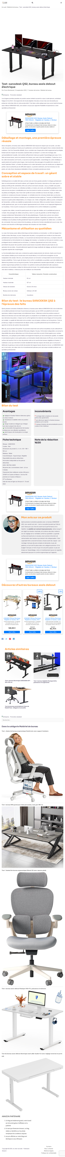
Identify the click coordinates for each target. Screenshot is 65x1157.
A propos (48, 1146)
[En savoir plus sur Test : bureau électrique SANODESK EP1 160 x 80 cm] (18, 665)
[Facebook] (2, 639)
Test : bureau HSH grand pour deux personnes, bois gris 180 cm (22, 805)
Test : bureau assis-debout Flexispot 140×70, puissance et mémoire (24, 988)
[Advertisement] (32, 21)
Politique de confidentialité (48, 1153)
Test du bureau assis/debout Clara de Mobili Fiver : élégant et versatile (17, 707)
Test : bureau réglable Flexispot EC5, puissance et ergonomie (45, 681)
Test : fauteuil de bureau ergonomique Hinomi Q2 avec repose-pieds (24, 870)
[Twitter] (6, 639)
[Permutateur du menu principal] (61, 3)
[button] (32, 3)
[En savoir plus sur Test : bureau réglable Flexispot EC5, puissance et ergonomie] (47, 665)
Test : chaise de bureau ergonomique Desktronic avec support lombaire (25, 731)
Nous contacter (49, 1148)
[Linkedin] (14, 639)
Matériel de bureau (46, 90)
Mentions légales (49, 1151)
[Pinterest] (10, 639)
